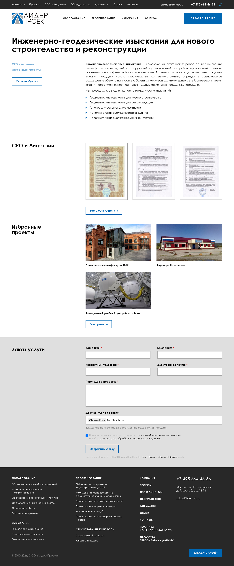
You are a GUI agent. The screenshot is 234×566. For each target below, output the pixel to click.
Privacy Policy (148, 457)
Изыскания (130, 18)
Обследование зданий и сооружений (35, 484)
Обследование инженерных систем (33, 502)
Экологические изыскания (28, 539)
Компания (18, 4)
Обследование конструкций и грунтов (35, 497)
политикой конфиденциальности (159, 435)
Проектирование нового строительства (99, 501)
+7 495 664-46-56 (203, 4)
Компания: (165, 348)
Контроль (151, 18)
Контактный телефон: (102, 364)
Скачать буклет (27, 81)
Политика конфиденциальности (156, 528)
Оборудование (80, 4)
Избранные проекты (26, 69)
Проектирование (103, 18)
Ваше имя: (94, 348)
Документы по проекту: (102, 412)
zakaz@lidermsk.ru (172, 4)
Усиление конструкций (89, 511)
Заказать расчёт (206, 552)
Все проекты (99, 324)
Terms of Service (169, 457)
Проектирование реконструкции (96, 506)
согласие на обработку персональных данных (130, 438)
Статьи (118, 4)
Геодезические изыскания (27, 534)
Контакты (132, 4)
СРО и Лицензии (55, 4)
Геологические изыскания (27, 528)
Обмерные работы (23, 508)
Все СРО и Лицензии (104, 210)
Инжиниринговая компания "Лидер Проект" (30, 18)
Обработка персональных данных (157, 538)
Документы (102, 4)
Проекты (34, 4)
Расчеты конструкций (25, 513)
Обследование (74, 18)
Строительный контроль (95, 529)
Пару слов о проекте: (102, 381)
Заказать (203, 18)
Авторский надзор (87, 540)
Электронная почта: (172, 364)
